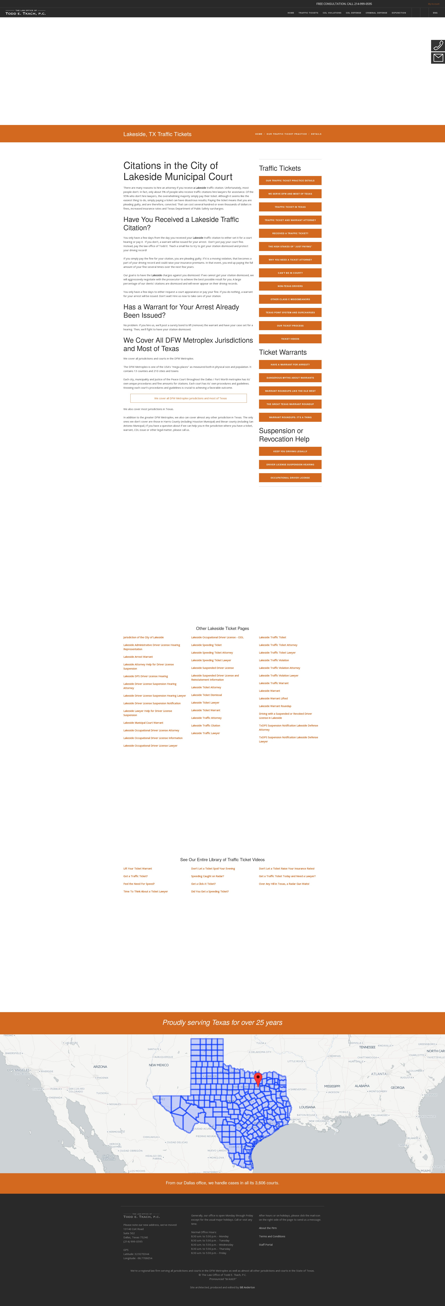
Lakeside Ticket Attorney (206, 687)
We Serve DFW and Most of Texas (290, 193)
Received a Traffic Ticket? (290, 233)
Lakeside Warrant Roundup (275, 706)
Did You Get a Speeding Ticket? (210, 891)
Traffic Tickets (308, 12)
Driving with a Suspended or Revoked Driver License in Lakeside (285, 715)
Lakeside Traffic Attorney (206, 717)
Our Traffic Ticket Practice (287, 134)
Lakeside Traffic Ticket (272, 637)
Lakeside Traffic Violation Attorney (279, 667)
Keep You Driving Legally (290, 451)
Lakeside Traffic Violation (274, 660)
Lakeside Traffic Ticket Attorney (278, 645)
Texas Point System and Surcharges (290, 312)
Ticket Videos (290, 338)
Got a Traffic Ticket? (135, 876)
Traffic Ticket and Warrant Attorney (290, 220)
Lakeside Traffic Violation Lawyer (278, 675)
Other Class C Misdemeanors (290, 299)
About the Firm (268, 1228)
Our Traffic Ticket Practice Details (290, 180)
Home (291, 12)
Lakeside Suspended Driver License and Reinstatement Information (215, 677)
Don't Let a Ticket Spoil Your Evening (213, 868)
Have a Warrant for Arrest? (290, 364)
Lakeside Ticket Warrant (205, 710)
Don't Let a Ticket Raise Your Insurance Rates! (286, 868)
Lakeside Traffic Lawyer (205, 733)
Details (316, 134)
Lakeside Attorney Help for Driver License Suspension (148, 666)
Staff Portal (266, 1244)
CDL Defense (353, 12)
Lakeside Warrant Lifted (273, 698)
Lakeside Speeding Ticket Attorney (212, 652)
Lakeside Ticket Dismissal (206, 695)
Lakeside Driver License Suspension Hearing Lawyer (154, 695)
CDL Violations (332, 12)
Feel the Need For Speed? (139, 883)
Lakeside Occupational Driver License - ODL (217, 637)
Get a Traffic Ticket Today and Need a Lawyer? (287, 876)
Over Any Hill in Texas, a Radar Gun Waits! (284, 883)
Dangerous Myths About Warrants (290, 377)
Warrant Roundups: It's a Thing (290, 417)
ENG (435, 12)
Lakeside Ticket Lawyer (205, 702)
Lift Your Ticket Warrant (137, 868)
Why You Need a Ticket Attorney (290, 259)
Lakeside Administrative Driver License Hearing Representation (151, 647)
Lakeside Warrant (269, 690)
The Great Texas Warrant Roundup (290, 404)
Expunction (399, 12)
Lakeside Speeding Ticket (206, 645)
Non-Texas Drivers (290, 286)
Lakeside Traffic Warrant (274, 683)
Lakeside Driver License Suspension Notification (152, 703)
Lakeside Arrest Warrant (138, 656)
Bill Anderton (247, 1287)
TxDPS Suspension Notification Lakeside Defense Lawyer (288, 739)
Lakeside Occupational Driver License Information (153, 738)
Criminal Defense (376, 12)
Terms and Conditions (272, 1236)
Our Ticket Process (290, 325)
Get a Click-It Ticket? (203, 883)
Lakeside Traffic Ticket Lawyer (277, 652)
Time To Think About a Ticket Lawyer (145, 891)
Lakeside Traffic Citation (205, 725)
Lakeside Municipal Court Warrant (143, 722)
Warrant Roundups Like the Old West (290, 390)
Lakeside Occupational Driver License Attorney (151, 730)
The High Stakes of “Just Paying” (290, 246)
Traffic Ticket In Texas (290, 206)
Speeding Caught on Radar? (207, 876)
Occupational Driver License (290, 477)
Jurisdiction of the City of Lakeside (143, 637)
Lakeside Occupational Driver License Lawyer (150, 745)
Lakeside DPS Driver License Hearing (145, 676)
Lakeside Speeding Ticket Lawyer (211, 660)
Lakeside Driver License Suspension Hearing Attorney (149, 686)
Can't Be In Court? (290, 272)
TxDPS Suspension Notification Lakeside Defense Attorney (288, 727)
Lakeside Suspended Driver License (212, 667)
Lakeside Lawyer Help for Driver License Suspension (147, 713)
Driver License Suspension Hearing (290, 464)
